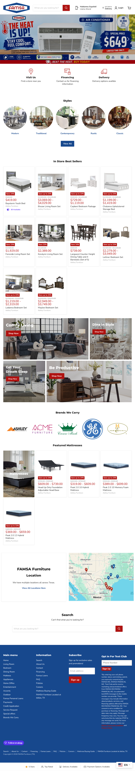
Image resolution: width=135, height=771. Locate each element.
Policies (39, 683)
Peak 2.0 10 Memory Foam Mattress (116, 489)
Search (39, 660)
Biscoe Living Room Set (49, 206)
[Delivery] (104, 77)
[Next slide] (127, 39)
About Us (40, 664)
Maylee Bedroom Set (48, 307)
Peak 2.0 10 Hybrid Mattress (79, 489)
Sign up (75, 679)
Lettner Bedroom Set (113, 257)
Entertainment (9, 687)
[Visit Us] (31, 77)
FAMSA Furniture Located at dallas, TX (112, 751)
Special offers (9, 713)
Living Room (8, 664)
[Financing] (67, 77)
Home (6, 660)
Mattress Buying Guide (46, 690)
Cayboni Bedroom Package (83, 206)
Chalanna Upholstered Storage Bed (113, 208)
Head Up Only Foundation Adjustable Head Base (50, 489)
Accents (6, 690)
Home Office (8, 683)
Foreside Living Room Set (18, 254)
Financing (40, 671)
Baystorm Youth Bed (15, 203)
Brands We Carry (11, 717)
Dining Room (9, 671)
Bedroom (7, 668)
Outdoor (7, 694)
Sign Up (106, 669)
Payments (7, 702)
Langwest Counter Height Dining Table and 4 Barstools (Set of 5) (82, 257)
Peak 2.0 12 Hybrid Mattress (15, 537)
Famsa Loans (42, 675)
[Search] (66, 8)
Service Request (10, 710)
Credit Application (11, 706)
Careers (39, 687)
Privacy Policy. (107, 728)
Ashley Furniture (12, 206)
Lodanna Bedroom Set (16, 307)
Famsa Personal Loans (13, 698)
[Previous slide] (7, 39)
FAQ (38, 679)
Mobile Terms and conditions (112, 725)
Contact (39, 668)
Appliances (8, 679)
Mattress (7, 675)
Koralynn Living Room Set (50, 254)
